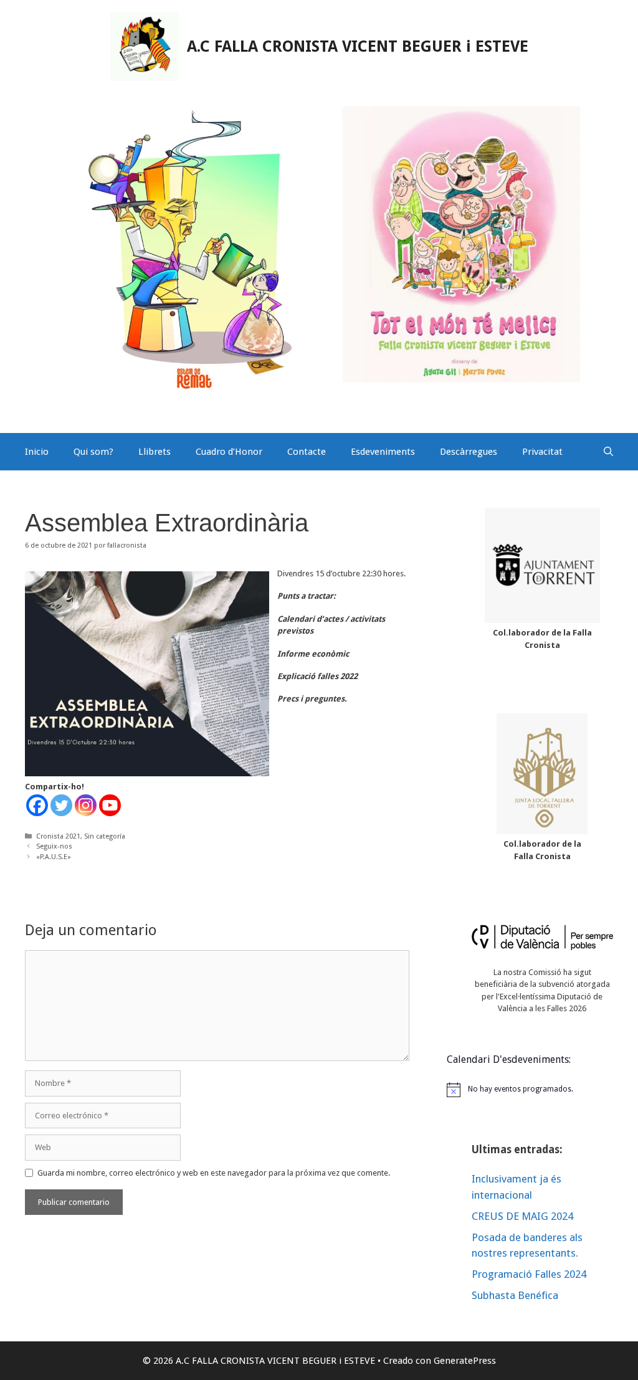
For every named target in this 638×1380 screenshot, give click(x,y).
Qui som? (93, 451)
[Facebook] (37, 805)
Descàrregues (468, 451)
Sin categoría (104, 836)
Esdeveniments (383, 451)
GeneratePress (465, 1360)
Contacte (306, 451)
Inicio (37, 451)
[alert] (542, 1089)
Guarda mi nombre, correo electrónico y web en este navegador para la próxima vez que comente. (213, 1173)
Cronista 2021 (58, 836)
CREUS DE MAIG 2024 (522, 1216)
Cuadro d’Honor (229, 451)
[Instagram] (86, 805)
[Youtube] (110, 805)
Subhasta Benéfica (515, 1295)
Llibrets (154, 451)
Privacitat (542, 451)
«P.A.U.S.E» (53, 857)
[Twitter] (61, 805)
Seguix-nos (54, 846)
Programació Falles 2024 (529, 1274)
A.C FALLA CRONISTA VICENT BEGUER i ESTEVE (357, 46)
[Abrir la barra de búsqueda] (608, 451)
